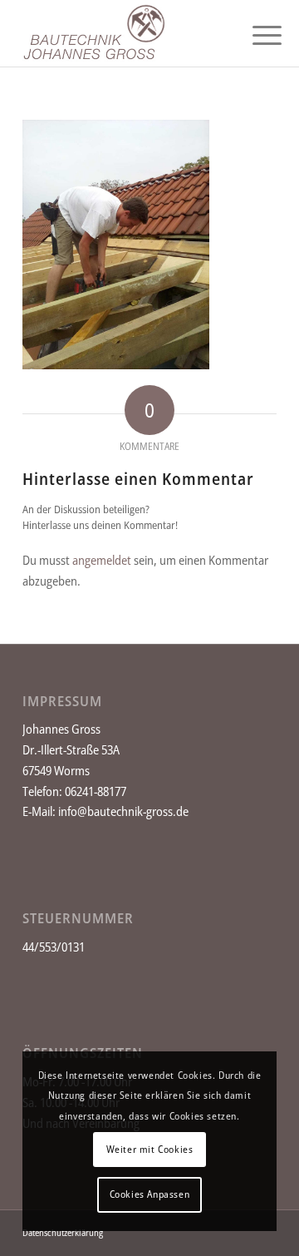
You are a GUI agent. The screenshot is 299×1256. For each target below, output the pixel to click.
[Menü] (254, 35)
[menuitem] (254, 35)
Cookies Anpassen (150, 1194)
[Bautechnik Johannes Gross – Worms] (124, 33)
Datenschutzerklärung (62, 1232)
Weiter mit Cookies (150, 1149)
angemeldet (101, 559)
